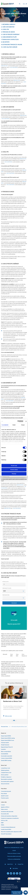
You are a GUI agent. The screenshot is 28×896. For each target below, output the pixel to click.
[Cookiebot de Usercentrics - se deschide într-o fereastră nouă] (17, 421)
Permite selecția (14, 469)
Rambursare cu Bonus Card (12, 701)
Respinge (14, 473)
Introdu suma (5, 581)
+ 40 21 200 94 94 (13, 67)
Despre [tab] (23, 424)
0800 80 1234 (4, 65)
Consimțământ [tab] (5, 424)
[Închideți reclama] (26, 421)
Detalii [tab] (14, 424)
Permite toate (14, 465)
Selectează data (5, 595)
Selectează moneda (6, 588)
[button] (12, 720)
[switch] (25, 452)
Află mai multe (8, 716)
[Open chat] (26, 892)
